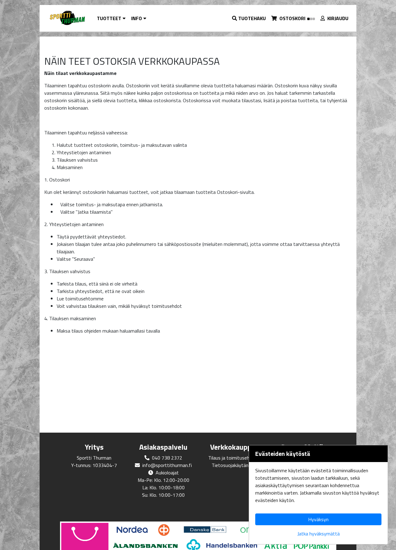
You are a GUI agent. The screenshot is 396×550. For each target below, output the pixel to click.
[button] (249, 18)
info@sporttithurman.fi (167, 465)
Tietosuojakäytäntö (232, 465)
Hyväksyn (318, 519)
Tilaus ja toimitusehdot (232, 457)
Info (137, 18)
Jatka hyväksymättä (318, 533)
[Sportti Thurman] (67, 18)
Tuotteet (110, 18)
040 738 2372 (167, 457)
